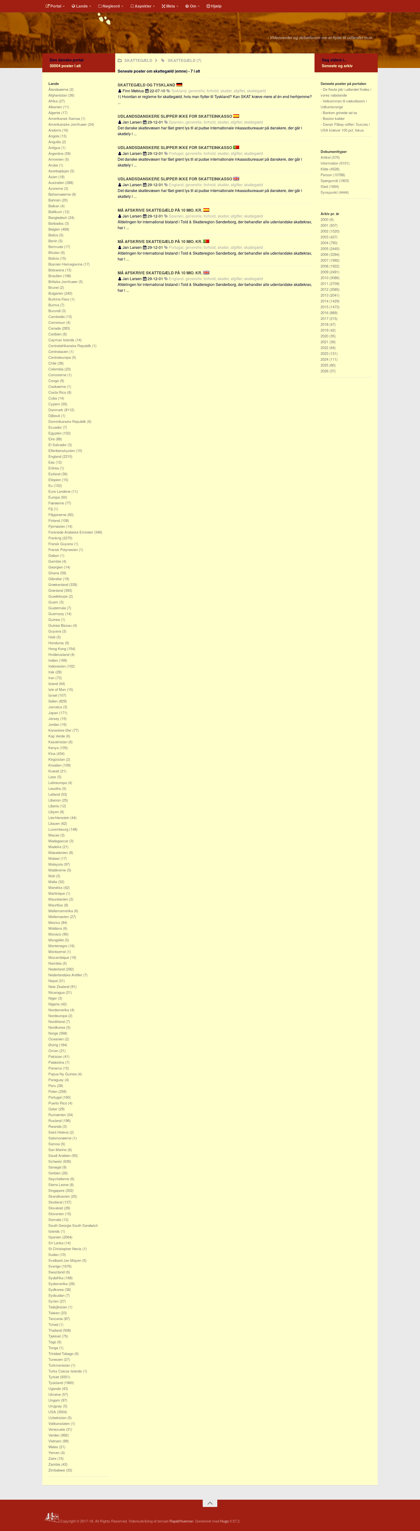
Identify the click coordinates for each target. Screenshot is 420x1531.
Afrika (53, 100)
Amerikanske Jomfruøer (68, 124)
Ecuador (55, 427)
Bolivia (54, 258)
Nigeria (54, 1003)
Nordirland (57, 1021)
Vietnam (55, 1440)
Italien (53, 700)
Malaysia (56, 864)
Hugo (224, 1520)
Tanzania (56, 1318)
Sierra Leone (59, 1184)
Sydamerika (58, 1283)
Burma (54, 304)
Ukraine (55, 1394)
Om (193, 6)
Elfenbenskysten (62, 450)
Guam (53, 601)
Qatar (53, 1108)
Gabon (54, 555)
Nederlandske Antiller (65, 974)
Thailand (55, 1330)
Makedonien (58, 852)
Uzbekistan (57, 1417)
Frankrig (55, 537)
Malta (53, 881)
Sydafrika (56, 1277)
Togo (52, 1341)
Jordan (54, 724)
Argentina (56, 153)
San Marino (58, 1149)
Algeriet (54, 112)
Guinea (54, 619)
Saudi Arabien (59, 1155)
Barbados (56, 223)
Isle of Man (57, 689)
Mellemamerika (61, 910)
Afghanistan (58, 95)
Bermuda (56, 246)
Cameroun (57, 322)
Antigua (54, 147)
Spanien (55, 1236)
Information (330, 163)
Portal (55, 6)
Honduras (56, 642)
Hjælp (216, 6)
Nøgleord (111, 6)
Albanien (55, 106)
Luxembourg (58, 829)
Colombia (56, 368)
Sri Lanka (56, 1242)
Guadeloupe (58, 596)
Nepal (53, 980)
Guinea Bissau (60, 625)
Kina (52, 753)
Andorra (55, 130)
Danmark (56, 409)
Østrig (53, 1044)
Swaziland (57, 1271)
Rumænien (57, 1114)
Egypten (55, 432)
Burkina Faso (59, 298)
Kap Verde (57, 735)
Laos (52, 776)
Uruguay (55, 1405)
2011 (325, 283)
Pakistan (55, 1056)
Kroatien (55, 765)
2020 (325, 335)
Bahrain (54, 199)
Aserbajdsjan (59, 170)
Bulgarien (56, 293)
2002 (325, 231)
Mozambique (59, 957)
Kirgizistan (57, 759)
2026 (325, 370)
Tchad (53, 1324)
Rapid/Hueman (181, 1520)
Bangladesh (58, 217)
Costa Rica (57, 392)
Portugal (55, 1097)
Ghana (54, 572)
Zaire (52, 1458)
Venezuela (57, 1429)
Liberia (54, 805)
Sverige (54, 1266)
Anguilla (55, 141)
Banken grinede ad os (340, 112)
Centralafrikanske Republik (70, 345)
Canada (55, 328)
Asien (53, 176)
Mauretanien (58, 899)
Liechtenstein (59, 817)
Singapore (56, 1190)
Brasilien (55, 275)
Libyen (54, 811)
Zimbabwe (57, 1469)
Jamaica (55, 706)
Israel (53, 695)
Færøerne (56, 502)
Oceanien (56, 1038)
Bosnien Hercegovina (65, 264)
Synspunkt (330, 192)
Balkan (54, 205)
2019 (325, 330)
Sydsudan (56, 1295)
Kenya (54, 747)
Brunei (54, 287)
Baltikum (55, 211)
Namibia (55, 963)
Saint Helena (59, 1132)
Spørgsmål (330, 180)
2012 (325, 289)
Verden (54, 1435)
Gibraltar (55, 578)
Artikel (326, 157)
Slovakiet (56, 1207)
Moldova (55, 928)
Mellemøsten (59, 916)
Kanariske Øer (60, 730)
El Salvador (58, 444)
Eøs (52, 462)
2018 (325, 324)
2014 (325, 300)
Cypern (54, 403)
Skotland (55, 1202)
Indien (53, 660)
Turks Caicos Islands (65, 1370)
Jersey (54, 718)
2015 (325, 306)
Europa (54, 497)
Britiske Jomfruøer (63, 281)
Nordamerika (59, 1009)
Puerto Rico (58, 1102)
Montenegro (58, 945)
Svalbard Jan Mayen (65, 1260)
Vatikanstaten (59, 1423)
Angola (54, 135)
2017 (325, 318)
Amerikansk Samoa (64, 118)
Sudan (54, 1254)
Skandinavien (59, 1196)
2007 (325, 260)
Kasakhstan (58, 741)
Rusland (55, 1120)
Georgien (56, 566)
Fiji (51, 508)
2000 (325, 219)
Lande (82, 6)
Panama (55, 1068)
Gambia (55, 561)
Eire (52, 438)
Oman (53, 1050)
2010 (325, 277)
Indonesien (57, 666)
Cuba (53, 398)
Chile (52, 363)
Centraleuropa (60, 357)
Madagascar (58, 840)
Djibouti (54, 415)
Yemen (54, 1452)
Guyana (55, 631)
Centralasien (58, 351)
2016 (325, 312)
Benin (53, 240)
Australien (56, 182)
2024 (325, 359)
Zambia (54, 1464)
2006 (325, 254)
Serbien (54, 1172)
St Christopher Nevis (65, 1248)
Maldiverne (57, 869)
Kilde (325, 168)
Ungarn (54, 1400)
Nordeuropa (58, 1015)
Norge (53, 1033)
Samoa (54, 1143)
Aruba (53, 164)
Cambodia (57, 316)
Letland (54, 794)
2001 (325, 225)
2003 (325, 236)
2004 (325, 242)
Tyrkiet (54, 1376)
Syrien (54, 1301)
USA (52, 1411)
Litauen (54, 823)
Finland (54, 520)
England (55, 456)
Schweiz (55, 1161)
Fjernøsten (57, 526)
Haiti (52, 636)
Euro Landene (59, 491)
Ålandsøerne (58, 89)
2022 (325, 347)
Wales (53, 1446)
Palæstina (56, 1062)
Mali (52, 875)
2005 (325, 248)
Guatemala (57, 607)
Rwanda (55, 1126)
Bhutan (54, 252)
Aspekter (143, 6)
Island (53, 683)
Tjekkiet (55, 1336)
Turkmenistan (59, 1365)
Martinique (57, 893)
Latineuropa (58, 782)
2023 (325, 353)
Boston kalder (334, 118)
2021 (325, 341)
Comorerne (57, 374)
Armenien (56, 159)
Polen (53, 1091)
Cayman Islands (61, 339)
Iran (51, 677)
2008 (325, 265)
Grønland (56, 590)
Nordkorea (57, 1027)
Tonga (53, 1347)
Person (327, 174)
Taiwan (54, 1312)
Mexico (54, 922)
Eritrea (54, 467)
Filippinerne (57, 514)
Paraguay (56, 1079)
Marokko (55, 887)
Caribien (55, 333)
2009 (325, 271)
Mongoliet (56, 939)
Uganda (55, 1388)
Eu (51, 485)
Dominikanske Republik (67, 421)
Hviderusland (59, 654)
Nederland (57, 968)
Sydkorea (56, 1289)
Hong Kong (57, 648)
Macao (54, 834)
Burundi (54, 310)
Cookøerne (57, 386)
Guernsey (56, 613)
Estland (54, 473)
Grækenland (58, 584)
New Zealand (59, 986)
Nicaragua (57, 992)
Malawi (54, 858)
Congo (54, 380)
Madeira (55, 846)
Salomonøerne (60, 1137)
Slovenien (56, 1213)
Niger (53, 998)
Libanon (55, 800)
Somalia (55, 1219)
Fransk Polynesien (63, 549)
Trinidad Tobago (61, 1353)
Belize (53, 234)
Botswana (56, 269)
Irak (51, 671)
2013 (325, 295)
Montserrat (57, 951)
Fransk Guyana (61, 543)
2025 (325, 365)
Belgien (54, 229)
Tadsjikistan (58, 1306)
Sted (325, 186)
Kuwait (54, 770)
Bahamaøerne (60, 194)
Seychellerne (59, 1178)
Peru (52, 1085)
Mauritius (56, 904)
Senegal (55, 1167)
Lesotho (55, 788)
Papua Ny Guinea (63, 1073)
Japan (53, 712)
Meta (170, 6)
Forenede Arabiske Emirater (71, 532)
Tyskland (56, 1382)
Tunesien (56, 1359)
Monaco (55, 934)
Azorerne (56, 188)
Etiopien (55, 479)
